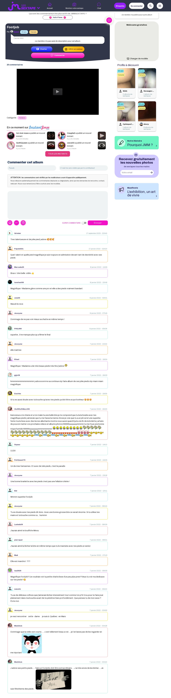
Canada (33, 32)
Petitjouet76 (19, 460)
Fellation (22, 118)
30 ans (120, 71)
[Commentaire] (57, 205)
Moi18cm (18, 626)
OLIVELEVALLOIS (22, 409)
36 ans (141, 104)
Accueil (50, 8)
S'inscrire (120, 6)
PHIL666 (18, 329)
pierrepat (18, 540)
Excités (17, 394)
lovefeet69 (19, 282)
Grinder (17, 233)
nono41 (17, 589)
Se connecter (136, 6)
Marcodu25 (19, 267)
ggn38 (17, 375)
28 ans (120, 104)
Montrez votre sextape (74, 8)
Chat (99, 8)
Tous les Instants (57, 154)
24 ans (24, 32)
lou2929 (17, 571)
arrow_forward (151, 172)
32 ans (141, 71)
